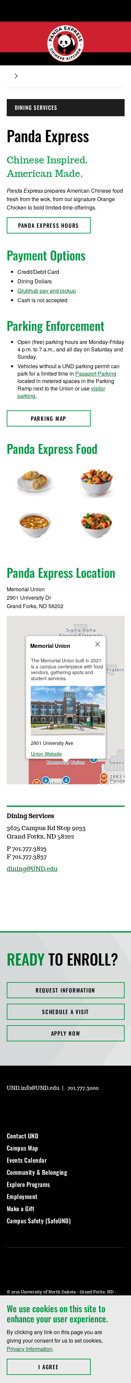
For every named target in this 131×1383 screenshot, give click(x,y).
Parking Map (48, 418)
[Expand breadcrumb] (16, 75)
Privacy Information (29, 1349)
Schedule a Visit (65, 1012)
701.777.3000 (83, 1088)
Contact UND (23, 1135)
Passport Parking (95, 373)
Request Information (65, 990)
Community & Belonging (37, 1172)
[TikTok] (76, 1107)
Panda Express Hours (48, 225)
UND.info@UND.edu (33, 1088)
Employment (22, 1196)
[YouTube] (59, 1107)
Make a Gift (21, 1208)
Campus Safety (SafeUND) (39, 1220)
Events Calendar (27, 1160)
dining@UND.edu (32, 869)
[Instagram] (27, 888)
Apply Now (65, 1033)
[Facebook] (11, 888)
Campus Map (22, 1147)
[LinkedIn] (43, 1107)
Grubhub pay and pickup (46, 290)
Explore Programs (28, 1184)
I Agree (64, 1367)
